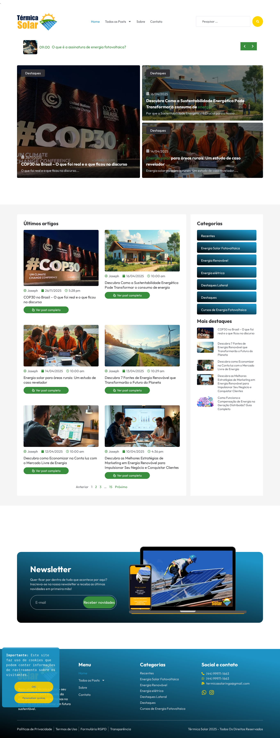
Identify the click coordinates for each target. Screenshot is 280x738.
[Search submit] (257, 21)
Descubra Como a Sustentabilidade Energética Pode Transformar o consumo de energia (141, 285)
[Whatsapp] (204, 692)
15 (110, 487)
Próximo (121, 487)
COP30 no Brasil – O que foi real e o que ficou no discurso (60, 299)
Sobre (141, 21)
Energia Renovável (214, 260)
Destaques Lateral (214, 285)
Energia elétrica (212, 273)
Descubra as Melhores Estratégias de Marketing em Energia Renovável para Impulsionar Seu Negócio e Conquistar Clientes (142, 463)
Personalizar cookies (34, 698)
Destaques (33, 73)
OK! (34, 686)
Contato (156, 21)
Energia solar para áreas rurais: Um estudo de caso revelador (60, 380)
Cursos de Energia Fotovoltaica (223, 310)
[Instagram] (211, 692)
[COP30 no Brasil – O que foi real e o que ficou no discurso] (78, 121)
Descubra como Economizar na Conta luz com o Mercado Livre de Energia (60, 460)
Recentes (208, 236)
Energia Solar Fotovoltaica (220, 248)
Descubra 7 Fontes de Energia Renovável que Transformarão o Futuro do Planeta (140, 380)
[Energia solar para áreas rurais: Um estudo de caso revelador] (202, 150)
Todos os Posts (115, 21)
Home (95, 21)
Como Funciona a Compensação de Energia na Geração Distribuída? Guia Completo (236, 403)
